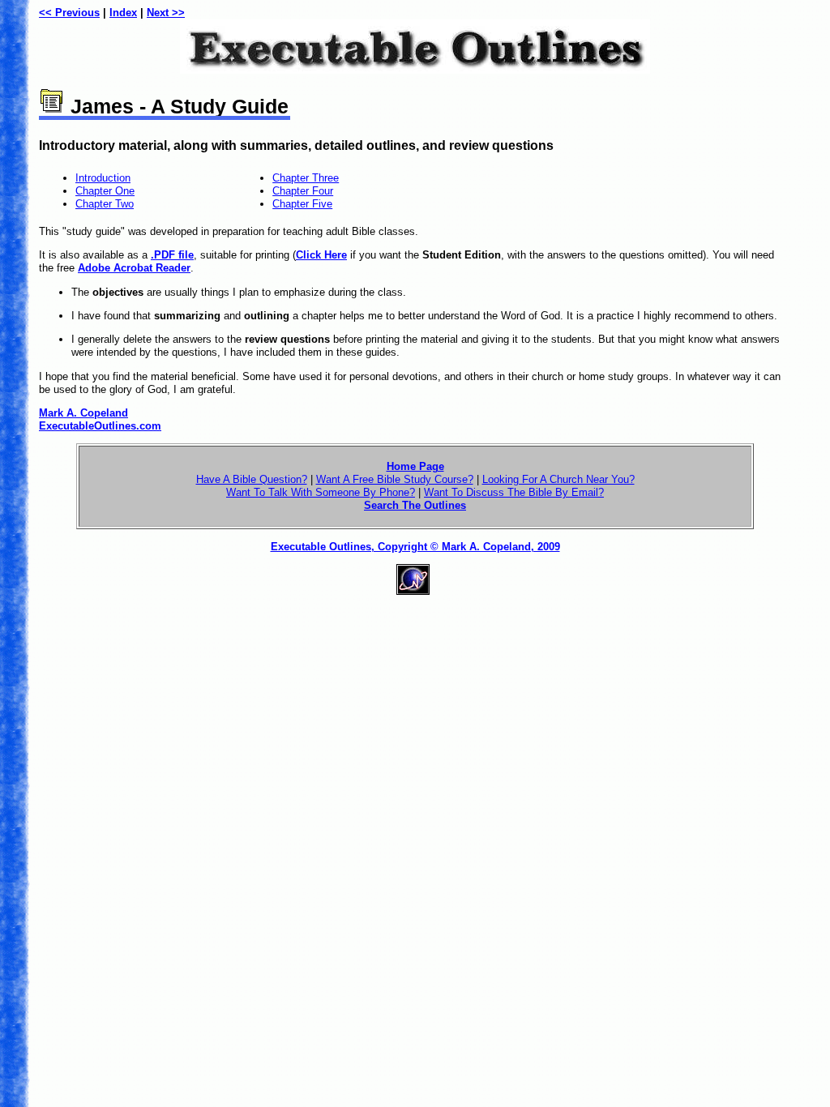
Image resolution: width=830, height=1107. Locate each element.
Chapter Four (302, 191)
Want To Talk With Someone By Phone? (320, 492)
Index (123, 12)
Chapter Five (302, 204)
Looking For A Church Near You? (558, 479)
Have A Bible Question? (251, 479)
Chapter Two (104, 204)
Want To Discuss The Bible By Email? (514, 492)
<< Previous (69, 12)
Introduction (102, 178)
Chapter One (105, 191)
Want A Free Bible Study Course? (394, 479)
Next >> (166, 12)
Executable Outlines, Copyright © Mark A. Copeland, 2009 (415, 547)
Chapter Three (305, 178)
